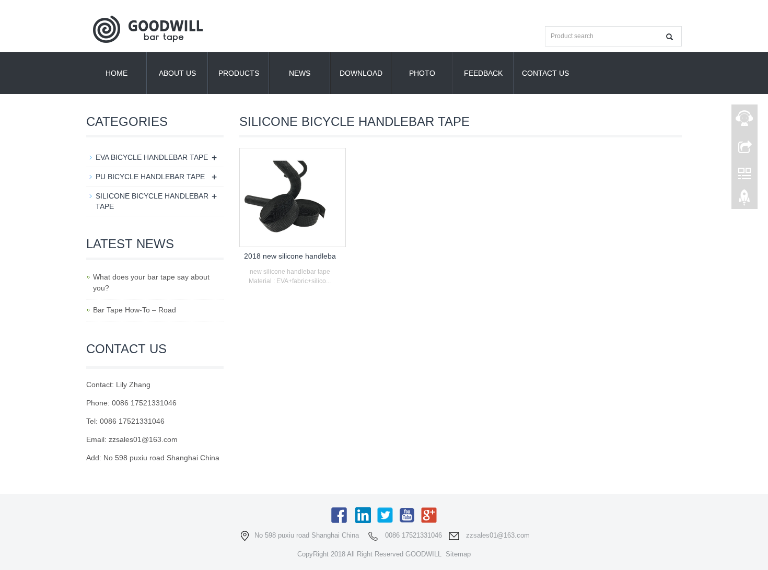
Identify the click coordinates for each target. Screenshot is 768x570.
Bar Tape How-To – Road (134, 310)
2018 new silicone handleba (290, 256)
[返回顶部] (744, 200)
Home (116, 73)
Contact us (545, 73)
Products (238, 73)
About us (177, 73)
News (299, 73)
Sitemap (458, 554)
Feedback (483, 73)
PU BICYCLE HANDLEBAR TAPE (150, 176)
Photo (422, 73)
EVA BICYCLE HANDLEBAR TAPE (152, 157)
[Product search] (669, 36)
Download (361, 73)
